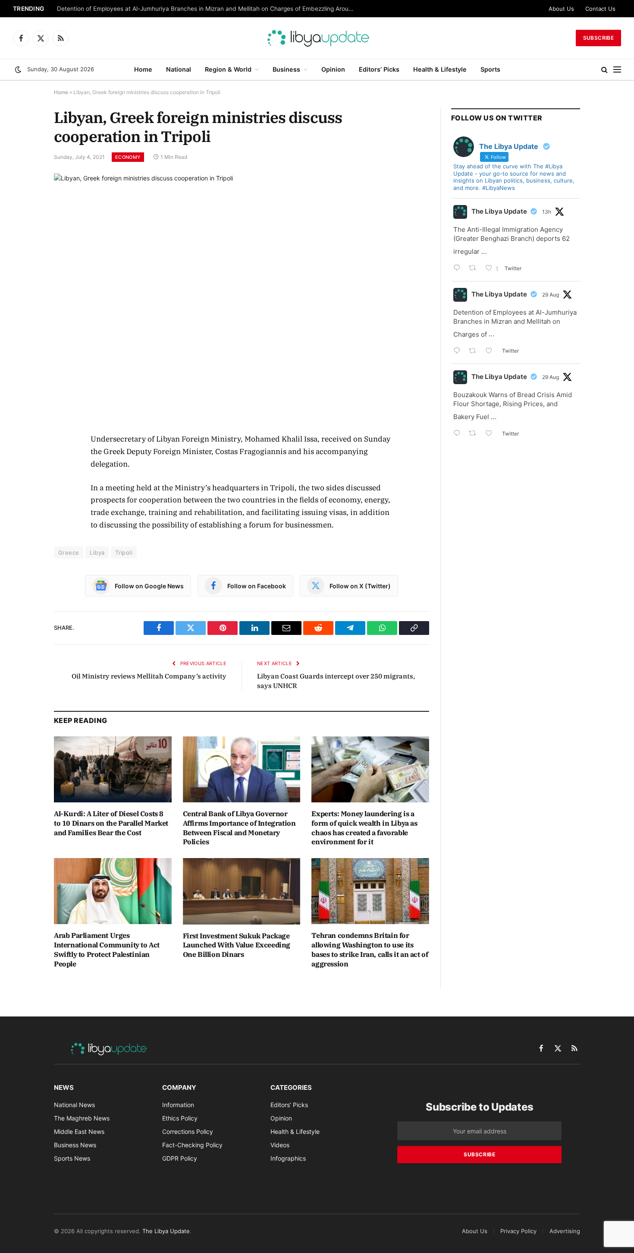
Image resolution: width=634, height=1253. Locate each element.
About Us (561, 8)
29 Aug (550, 294)
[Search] (604, 69)
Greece (68, 552)
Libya (97, 552)
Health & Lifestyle (440, 69)
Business (286, 69)
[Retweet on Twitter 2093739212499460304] (475, 351)
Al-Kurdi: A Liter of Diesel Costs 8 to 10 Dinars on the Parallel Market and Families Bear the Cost (111, 823)
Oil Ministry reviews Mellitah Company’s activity (149, 676)
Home (143, 69)
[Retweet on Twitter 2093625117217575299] (475, 434)
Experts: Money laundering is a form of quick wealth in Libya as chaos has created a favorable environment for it (364, 827)
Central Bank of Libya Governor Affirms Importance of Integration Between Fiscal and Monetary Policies (239, 827)
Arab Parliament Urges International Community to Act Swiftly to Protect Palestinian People (107, 949)
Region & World (228, 69)
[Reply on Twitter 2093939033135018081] (459, 269)
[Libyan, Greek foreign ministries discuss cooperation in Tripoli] (241, 296)
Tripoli (123, 552)
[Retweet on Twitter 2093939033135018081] (475, 269)
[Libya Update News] (317, 38)
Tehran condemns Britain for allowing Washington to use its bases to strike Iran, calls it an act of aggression (369, 949)
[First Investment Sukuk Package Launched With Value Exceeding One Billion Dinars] (242, 891)
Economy (128, 157)
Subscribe (598, 38)
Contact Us (600, 8)
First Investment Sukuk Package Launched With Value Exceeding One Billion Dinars (236, 945)
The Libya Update (499, 211)
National (178, 69)
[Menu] (617, 69)
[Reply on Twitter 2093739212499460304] (459, 351)
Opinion (333, 69)
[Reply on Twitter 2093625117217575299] (459, 434)
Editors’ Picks (379, 69)
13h (546, 211)
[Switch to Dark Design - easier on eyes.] (18, 69)
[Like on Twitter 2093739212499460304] (491, 351)
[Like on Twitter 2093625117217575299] (491, 434)
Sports (490, 69)
